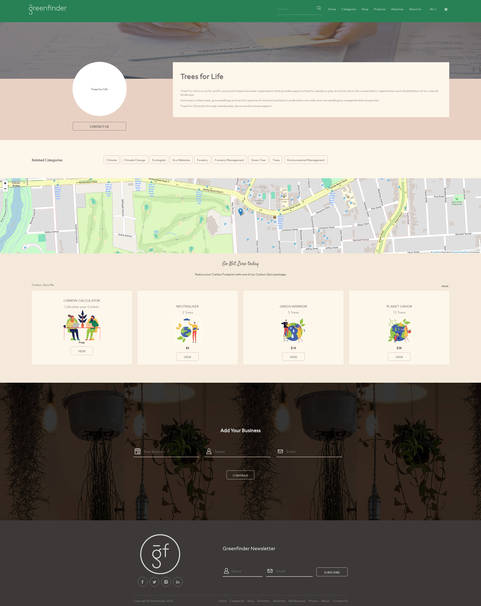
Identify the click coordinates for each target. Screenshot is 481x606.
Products (380, 9)
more (445, 286)
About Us (415, 9)
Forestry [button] (202, 160)
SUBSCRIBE (332, 572)
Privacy (314, 601)
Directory (263, 601)
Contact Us (340, 601)
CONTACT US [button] (99, 126)
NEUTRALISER (187, 306)
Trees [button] (276, 160)
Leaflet (436, 252)
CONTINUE (240, 475)
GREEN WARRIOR (293, 306)
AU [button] (432, 9)
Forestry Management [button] (229, 160)
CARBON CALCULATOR (82, 300)
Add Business (297, 601)
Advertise (397, 9)
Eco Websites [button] (181, 160)
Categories (349, 9)
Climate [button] (112, 160)
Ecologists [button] (159, 160)
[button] (240, 212)
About (325, 601)
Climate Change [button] (134, 160)
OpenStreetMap (460, 252)
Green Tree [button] (258, 160)
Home (332, 9)
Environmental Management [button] (306, 160)
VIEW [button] (81, 351)
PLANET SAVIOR (399, 306)
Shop (365, 9)
